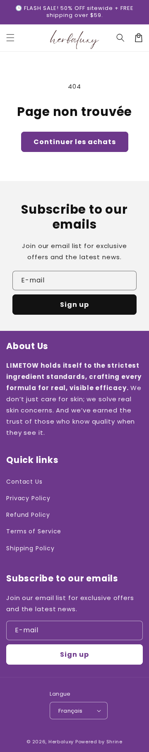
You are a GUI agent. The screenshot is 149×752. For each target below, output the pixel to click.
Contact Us (24, 481)
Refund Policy (28, 515)
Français (70, 711)
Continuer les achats (75, 142)
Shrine (114, 741)
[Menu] (10, 38)
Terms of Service (33, 531)
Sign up (74, 304)
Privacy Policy (28, 498)
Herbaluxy (61, 741)
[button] (120, 38)
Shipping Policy (30, 548)
